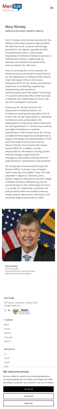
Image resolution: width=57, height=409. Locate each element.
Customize (28, 396)
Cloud (6, 358)
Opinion (7, 333)
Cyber (7, 362)
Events (7, 329)
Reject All (28, 403)
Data (6, 366)
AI (5, 354)
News (6, 324)
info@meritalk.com (12, 305)
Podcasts (8, 337)
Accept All (28, 389)
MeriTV (7, 341)
